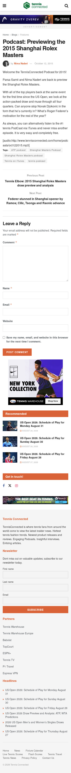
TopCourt (8, 646)
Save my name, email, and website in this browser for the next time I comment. (37, 339)
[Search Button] (66, 5)
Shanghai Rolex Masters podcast (24, 155)
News (17, 750)
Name (7, 288)
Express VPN (10, 673)
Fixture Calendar (34, 750)
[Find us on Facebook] (4, 486)
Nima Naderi (21, 63)
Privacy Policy (29, 758)
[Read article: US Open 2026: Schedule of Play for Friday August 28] (10, 457)
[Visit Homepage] (35, 5)
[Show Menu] (4, 5)
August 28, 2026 (30, 430)
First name (8, 568)
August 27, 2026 (30, 462)
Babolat (7, 640)
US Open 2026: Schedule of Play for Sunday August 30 (42, 439)
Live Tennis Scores (13, 754)
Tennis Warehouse (13, 626)
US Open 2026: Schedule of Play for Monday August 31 (42, 424)
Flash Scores (35, 754)
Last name (8, 581)
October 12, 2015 (44, 63)
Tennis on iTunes (14, 160)
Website (8, 321)
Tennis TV (8, 660)
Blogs (14, 34)
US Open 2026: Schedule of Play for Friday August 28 (42, 455)
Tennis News (9, 758)
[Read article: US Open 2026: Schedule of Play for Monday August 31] (10, 426)
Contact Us (48, 758)
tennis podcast (36, 160)
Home (6, 34)
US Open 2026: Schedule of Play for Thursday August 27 (36, 733)
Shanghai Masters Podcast (45, 149)
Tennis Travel (55, 754)
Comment (10, 242)
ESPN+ (7, 653)
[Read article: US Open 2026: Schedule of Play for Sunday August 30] (10, 441)
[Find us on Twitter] (9, 486)
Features (24, 34)
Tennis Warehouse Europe (18, 633)
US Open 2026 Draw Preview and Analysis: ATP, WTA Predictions (36, 715)
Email (7, 304)
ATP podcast (18, 149)
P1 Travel (8, 666)
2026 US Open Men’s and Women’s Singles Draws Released (34, 724)
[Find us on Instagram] (16, 486)
